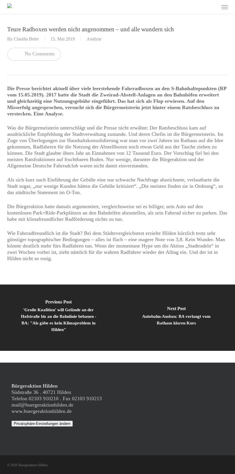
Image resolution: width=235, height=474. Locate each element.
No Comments (39, 54)
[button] (225, 7)
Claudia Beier (26, 38)
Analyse (94, 38)
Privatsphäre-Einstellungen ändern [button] (42, 423)
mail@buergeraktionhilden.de (42, 405)
